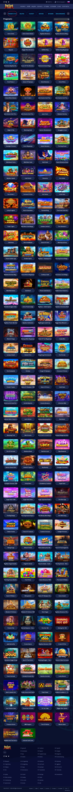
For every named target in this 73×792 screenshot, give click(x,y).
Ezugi (23, 767)
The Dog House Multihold (11, 580)
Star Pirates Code (11, 708)
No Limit (24, 780)
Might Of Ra (11, 130)
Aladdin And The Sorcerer (11, 740)
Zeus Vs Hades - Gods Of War (45, 564)
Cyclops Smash (11, 355)
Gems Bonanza (45, 82)
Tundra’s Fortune (45, 531)
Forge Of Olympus (45, 371)
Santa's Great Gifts (10, 467)
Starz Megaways (28, 146)
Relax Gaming (8, 777)
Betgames (58, 754)
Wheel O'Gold (28, 547)
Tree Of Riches (45, 724)
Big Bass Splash (11, 178)
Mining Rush (28, 596)
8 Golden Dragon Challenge (11, 307)
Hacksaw (41, 780)
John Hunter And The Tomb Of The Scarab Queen (28, 114)
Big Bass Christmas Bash (62, 307)
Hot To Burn (28, 98)
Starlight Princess (11, 146)
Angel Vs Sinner (28, 564)
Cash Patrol (28, 178)
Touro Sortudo (11, 676)
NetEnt (23, 756)
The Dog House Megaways (62, 258)
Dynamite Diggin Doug (11, 660)
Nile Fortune (28, 435)
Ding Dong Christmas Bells (45, 355)
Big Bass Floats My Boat (10, 323)
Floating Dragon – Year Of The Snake (45, 660)
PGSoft (23, 774)
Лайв (28, 6)
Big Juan (11, 50)
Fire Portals (62, 355)
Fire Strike (62, 178)
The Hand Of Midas (62, 580)
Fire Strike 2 (11, 194)
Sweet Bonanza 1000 (45, 580)
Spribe (6, 774)
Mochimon (62, 419)
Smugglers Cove (62, 130)
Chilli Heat (11, 242)
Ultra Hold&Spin (28, 242)
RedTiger (41, 774)
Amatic (23, 783)
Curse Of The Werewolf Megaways (28, 66)
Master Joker (62, 724)
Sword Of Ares (45, 242)
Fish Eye (28, 371)
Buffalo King (45, 50)
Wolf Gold (45, 162)
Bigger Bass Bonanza (28, 50)
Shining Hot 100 (62, 628)
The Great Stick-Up (62, 210)
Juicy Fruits (45, 114)
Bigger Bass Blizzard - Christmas (62, 323)
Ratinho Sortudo (45, 676)
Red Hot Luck (45, 451)
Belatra (41, 756)
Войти (49, 2)
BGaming (58, 761)
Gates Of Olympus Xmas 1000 (45, 596)
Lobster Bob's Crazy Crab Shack (11, 419)
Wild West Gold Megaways (28, 226)
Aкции (34, 6)
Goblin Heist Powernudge (62, 290)
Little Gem (62, 194)
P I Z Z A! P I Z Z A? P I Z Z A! (45, 435)
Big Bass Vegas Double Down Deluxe (11, 564)
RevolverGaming (60, 756)
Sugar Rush (62, 483)
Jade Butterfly (11, 644)
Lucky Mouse (62, 676)
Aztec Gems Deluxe (28, 33)
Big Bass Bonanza (45, 33)
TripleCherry (8, 764)
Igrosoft (24, 748)
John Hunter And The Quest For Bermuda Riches (11, 114)
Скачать (39, 6)
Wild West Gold (28, 162)
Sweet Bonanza (45, 146)
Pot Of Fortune (11, 451)
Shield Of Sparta (28, 467)
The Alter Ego (62, 499)
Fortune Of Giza (28, 194)
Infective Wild (62, 403)
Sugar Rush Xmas (28, 499)
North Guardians (28, 210)
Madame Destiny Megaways (11, 274)
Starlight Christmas (62, 467)
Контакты (65, 6)
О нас (59, 6)
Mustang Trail (11, 435)
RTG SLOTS (59, 767)
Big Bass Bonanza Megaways (62, 33)
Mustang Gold (28, 130)
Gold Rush (28, 290)
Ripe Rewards (62, 451)
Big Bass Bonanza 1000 (45, 644)
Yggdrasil (58, 764)
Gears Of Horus (45, 387)
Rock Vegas (45, 612)
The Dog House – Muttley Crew (62, 564)
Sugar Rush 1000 (10, 499)
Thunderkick (42, 770)
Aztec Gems (11, 33)
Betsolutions (25, 770)
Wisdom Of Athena (11, 612)
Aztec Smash (62, 596)
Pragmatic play (42, 754)
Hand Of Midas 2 (10, 596)
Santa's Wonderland (45, 130)
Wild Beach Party (11, 162)
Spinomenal (7, 783)
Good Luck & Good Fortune (11, 403)
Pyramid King (45, 210)
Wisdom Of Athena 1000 (28, 612)
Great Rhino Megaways (28, 274)
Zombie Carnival (45, 226)
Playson (41, 751)
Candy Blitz (62, 339)
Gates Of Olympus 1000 (28, 387)
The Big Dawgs (11, 515)
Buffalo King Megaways (62, 50)
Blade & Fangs (11, 339)
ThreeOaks (58, 770)
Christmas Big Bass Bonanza (11, 66)
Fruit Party (28, 580)
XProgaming (25, 761)
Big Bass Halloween (28, 323)
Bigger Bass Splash (62, 708)
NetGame (41, 761)
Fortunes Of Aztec (62, 371)
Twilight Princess (62, 531)
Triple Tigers (10, 226)
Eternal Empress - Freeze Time (28, 628)
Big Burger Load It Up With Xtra (45, 323)
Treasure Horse (10, 724)
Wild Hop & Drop (62, 242)
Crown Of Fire (62, 644)
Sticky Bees (28, 483)
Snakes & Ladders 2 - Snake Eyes (62, 692)
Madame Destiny (62, 114)
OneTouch (41, 764)
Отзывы (46, 6)
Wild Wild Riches (10, 290)
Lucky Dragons (11, 210)
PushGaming (8, 780)
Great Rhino (62, 82)
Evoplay (24, 777)
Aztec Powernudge (28, 307)
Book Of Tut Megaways (45, 339)
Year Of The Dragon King (62, 547)
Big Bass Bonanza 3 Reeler (62, 612)
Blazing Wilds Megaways (28, 339)
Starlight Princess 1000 (10, 483)
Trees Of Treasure (28, 531)
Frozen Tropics (11, 387)
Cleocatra (45, 178)
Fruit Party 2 (10, 82)
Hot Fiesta (45, 194)
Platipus (7, 767)
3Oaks (40, 777)
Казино (22, 6)
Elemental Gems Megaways (45, 66)
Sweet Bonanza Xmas (62, 162)
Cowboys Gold (45, 274)
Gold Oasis (62, 387)
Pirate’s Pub (11, 628)
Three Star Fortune (28, 708)
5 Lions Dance (28, 644)
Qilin (40, 783)
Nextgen (58, 751)
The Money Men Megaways (45, 515)
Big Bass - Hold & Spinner (45, 307)
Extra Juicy (62, 66)
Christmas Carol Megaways (62, 274)
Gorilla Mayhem (28, 403)
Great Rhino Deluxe (10, 98)
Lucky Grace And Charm (28, 692)
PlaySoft (58, 748)
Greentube (24, 751)
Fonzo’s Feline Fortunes (62, 660)
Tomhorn (41, 748)
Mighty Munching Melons (45, 419)
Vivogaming (24, 764)
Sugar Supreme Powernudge (45, 499)
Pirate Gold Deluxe (45, 290)
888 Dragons (28, 724)
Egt (23, 754)
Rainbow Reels (28, 451)
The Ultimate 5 (62, 226)
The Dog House (62, 146)
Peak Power (45, 692)
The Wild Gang (62, 515)
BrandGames (59, 774)
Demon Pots (28, 355)
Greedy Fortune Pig (28, 676)
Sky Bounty (45, 467)
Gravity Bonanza (45, 403)
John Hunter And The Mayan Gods (62, 98)
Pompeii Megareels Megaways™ (62, 435)
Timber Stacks (11, 531)
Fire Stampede (11, 371)
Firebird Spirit (28, 258)
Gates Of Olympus (28, 82)
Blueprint (7, 761)
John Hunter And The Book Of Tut (45, 98)
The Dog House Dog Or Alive (28, 515)
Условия (53, 6)
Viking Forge (10, 547)
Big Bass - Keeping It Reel (45, 258)
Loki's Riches (28, 419)
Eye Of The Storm (28, 660)
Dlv (5, 770)
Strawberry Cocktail (45, 483)
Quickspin (41, 767)
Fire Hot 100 (45, 628)
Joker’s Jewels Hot (11, 692)
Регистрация (60, 2)
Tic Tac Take (45, 708)
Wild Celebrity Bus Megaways (45, 547)
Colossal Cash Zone (28, 740)
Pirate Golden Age (11, 258)
